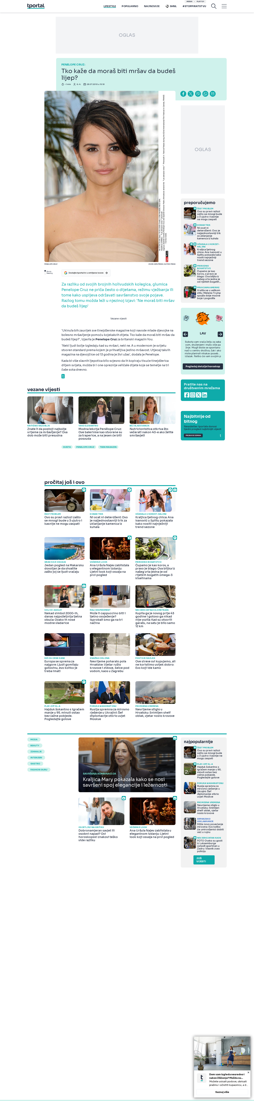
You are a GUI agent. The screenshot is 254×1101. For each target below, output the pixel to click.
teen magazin (108, 447)
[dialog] (222, 1067)
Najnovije (151, 6)
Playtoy (200, 2)
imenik (189, 2)
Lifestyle (110, 6)
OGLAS (127, 35)
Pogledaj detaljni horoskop (203, 366)
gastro (35, 763)
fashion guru (38, 769)
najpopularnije (198, 741)
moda (33, 739)
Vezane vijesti (118, 318)
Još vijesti (201, 860)
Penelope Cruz (85, 447)
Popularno (130, 6)
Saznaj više (222, 1092)
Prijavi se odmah (193, 435)
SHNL (173, 6)
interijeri (36, 757)
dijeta (67, 447)
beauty (34, 745)
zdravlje (36, 751)
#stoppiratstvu (194, 6)
